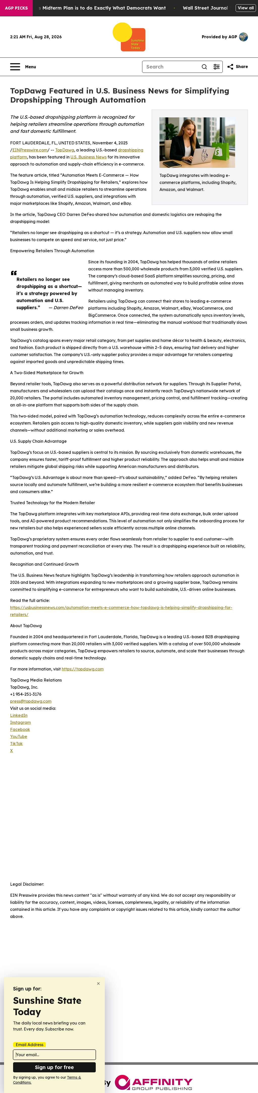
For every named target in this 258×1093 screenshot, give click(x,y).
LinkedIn (18, 715)
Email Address (29, 1044)
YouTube (18, 736)
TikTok (16, 743)
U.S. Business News (89, 156)
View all (246, 7)
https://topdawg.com (83, 668)
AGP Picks (16, 8)
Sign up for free (54, 1067)
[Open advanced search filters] (216, 67)
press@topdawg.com (30, 701)
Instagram (20, 722)
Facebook (20, 729)
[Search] (204, 67)
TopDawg (64, 149)
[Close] (98, 983)
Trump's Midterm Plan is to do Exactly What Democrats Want (94, 8)
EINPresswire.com (29, 149)
